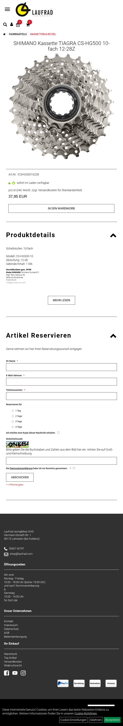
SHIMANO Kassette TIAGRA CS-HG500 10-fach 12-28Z (61, 46)
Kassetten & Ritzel (43, 34)
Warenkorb (10, 653)
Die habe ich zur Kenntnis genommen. (37, 468)
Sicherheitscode (14, 439)
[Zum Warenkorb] (28, 25)
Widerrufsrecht (13, 665)
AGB (6, 632)
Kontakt (8, 621)
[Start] (4, 34)
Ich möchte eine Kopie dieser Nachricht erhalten (30, 432)
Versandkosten (13, 661)
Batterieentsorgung (15, 636)
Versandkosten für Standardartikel (59, 190)
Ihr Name (10, 361)
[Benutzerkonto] (11, 24)
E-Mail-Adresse (14, 375)
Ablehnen (96, 720)
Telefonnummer (14, 390)
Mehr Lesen (61, 300)
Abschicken (20, 477)
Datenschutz (11, 629)
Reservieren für (14, 404)
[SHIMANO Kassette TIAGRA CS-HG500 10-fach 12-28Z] (61, 106)
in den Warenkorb (61, 208)
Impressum (11, 625)
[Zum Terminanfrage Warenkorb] (18, 25)
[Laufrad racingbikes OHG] (39, 10)
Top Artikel (10, 657)
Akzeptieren (112, 720)
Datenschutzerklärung (21, 468)
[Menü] (7, 9)
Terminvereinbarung (27, 585)
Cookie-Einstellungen (73, 720)
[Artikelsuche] (5, 25)
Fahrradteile (18, 34)
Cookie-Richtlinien (85, 713)
